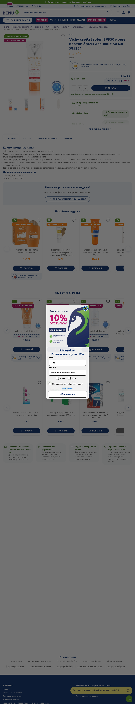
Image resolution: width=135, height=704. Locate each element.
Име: (51, 357)
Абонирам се (67, 394)
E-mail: (52, 367)
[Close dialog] (85, 308)
